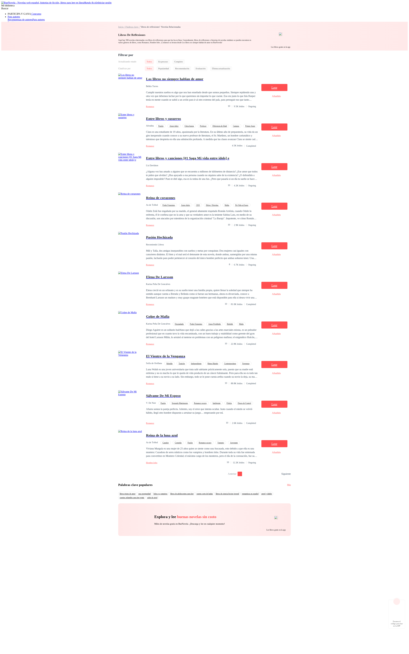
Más (289, 485)
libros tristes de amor (127, 494)
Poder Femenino (168, 205)
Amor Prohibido (214, 324)
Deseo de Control (244, 403)
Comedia (178, 443)
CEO (198, 205)
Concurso (36, 13)
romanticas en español (250, 494)
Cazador (165, 443)
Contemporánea (230, 363)
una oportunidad (144, 494)
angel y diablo (266, 494)
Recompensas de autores (20, 19)
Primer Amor (250, 126)
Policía (229, 403)
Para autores (14, 16)
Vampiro (220, 443)
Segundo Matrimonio (180, 403)
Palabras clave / (132, 27)
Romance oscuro (200, 403)
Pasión (160, 126)
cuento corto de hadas (205, 494)
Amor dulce (174, 126)
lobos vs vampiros (160, 494)
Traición (182, 363)
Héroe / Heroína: (212, 205)
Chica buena (189, 126)
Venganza (245, 363)
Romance (150, 106)
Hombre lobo (151, 462)
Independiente (196, 363)
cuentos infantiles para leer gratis (132, 497)
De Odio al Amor (241, 205)
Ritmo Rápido (213, 363)
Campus (236, 126)
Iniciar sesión (105, 2)
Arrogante (234, 443)
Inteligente (216, 403)
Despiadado (179, 324)
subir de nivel (152, 497)
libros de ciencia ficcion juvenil (227, 494)
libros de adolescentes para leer (182, 494)
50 (278, 474)
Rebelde (230, 324)
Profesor (203, 126)
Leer (274, 87)
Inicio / (121, 27)
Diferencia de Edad (219, 126)
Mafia (227, 205)
